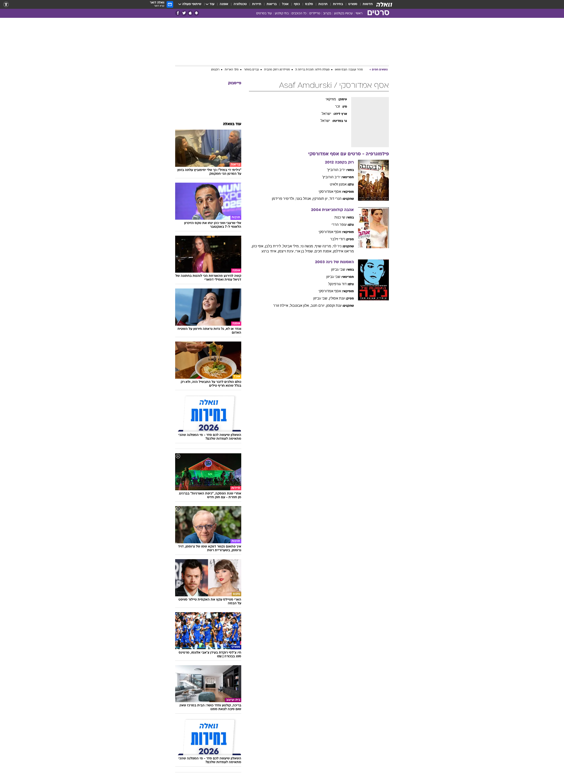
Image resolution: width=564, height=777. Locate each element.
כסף (297, 4)
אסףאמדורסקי (330, 191)
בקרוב (327, 13)
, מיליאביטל (292, 246)
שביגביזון (338, 269)
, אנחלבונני (304, 198)
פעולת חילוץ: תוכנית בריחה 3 (312, 69)
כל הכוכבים (298, 13)
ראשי (359, 13)
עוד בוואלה (232, 124)
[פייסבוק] (178, 13)
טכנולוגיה (240, 4)
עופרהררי (339, 224)
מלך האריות (232, 69)
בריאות (272, 4)
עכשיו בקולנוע (343, 13)
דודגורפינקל (337, 284)
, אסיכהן (258, 246)
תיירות (256, 4)
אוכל (285, 4)
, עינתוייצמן (286, 251)
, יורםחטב (318, 305)
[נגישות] (6, 4)
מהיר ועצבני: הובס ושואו (349, 69)
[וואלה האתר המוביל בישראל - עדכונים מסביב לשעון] (384, 4)
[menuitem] (365, 4)
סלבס (309, 4)
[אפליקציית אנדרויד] (196, 13)
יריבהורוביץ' (336, 170)
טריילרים (314, 13)
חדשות (368, 4)
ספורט (352, 4)
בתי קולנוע (282, 13)
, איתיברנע (270, 251)
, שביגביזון (321, 298)
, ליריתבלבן (274, 246)
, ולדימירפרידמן (284, 198)
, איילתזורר (281, 305)
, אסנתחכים (324, 251)
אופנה (224, 4)
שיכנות (339, 217)
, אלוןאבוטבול (300, 305)
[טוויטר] (184, 13)
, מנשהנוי (308, 246)
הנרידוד (335, 198)
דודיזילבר (337, 239)
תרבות (323, 4)
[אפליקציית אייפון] (190, 13)
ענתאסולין (337, 298)
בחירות (338, 4)
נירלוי (337, 246)
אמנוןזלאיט (338, 184)
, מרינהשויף (324, 246)
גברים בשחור (251, 69)
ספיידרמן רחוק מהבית (277, 69)
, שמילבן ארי (305, 251)
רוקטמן (215, 69)
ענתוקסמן (333, 305)
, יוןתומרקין (321, 198)
